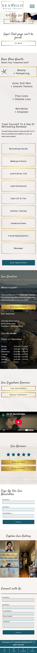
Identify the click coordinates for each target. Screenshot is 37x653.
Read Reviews (18, 462)
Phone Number (8, 616)
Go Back (18, 43)
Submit (18, 522)
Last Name (6, 507)
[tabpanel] (18, 188)
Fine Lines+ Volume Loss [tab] (22, 98)
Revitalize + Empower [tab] (22, 110)
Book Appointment (18, 21)
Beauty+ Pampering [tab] (22, 72)
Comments (6, 621)
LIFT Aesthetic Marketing (20, 642)
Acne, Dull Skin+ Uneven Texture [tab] (22, 85)
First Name (6, 499)
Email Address (8, 513)
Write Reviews (18, 468)
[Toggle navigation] (32, 6)
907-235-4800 (11, 333)
